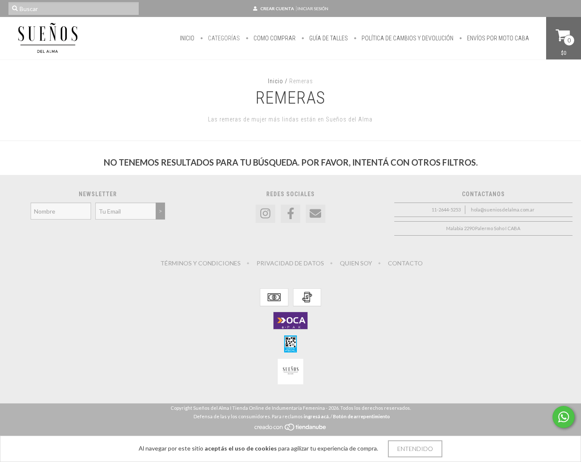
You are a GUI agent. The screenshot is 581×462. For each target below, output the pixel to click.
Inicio (187, 38)
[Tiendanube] (290, 429)
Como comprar (274, 38)
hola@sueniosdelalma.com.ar (503, 209)
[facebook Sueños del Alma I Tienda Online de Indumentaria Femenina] (290, 214)
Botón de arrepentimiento (361, 416)
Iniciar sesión (312, 8)
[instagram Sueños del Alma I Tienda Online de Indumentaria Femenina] (265, 214)
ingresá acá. (317, 416)
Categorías (223, 38)
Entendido (415, 448)
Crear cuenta (277, 8)
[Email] (315, 214)
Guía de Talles (328, 38)
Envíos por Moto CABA (497, 38)
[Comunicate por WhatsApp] (564, 417)
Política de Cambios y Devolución (406, 38)
